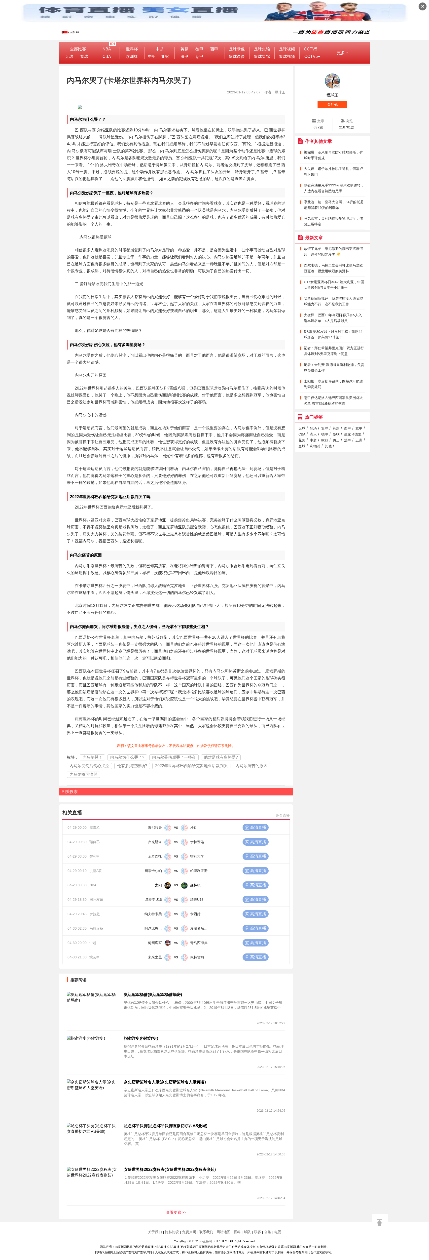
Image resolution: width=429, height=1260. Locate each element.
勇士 (336, 440)
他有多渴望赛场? (132, 766)
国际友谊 (96, 900)
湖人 (313, 434)
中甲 (152, 56)
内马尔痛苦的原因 (251, 766)
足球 (69, 56)
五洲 (359, 440)
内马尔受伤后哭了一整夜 (174, 757)
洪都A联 (95, 871)
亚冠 (165, 56)
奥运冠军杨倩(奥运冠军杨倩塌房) (153, 994)
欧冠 (324, 440)
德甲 (199, 49)
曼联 (336, 434)
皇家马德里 (352, 434)
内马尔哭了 (92, 757)
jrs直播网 (206, 1241)
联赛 (257, 1232)
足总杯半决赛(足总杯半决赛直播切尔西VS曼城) (165, 1126)
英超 (184, 49)
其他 (328, 446)
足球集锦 (262, 49)
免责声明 (189, 1232)
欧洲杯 (132, 56)
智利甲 (94, 856)
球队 (247, 1232)
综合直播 (283, 815)
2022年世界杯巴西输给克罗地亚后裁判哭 (191, 766)
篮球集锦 (262, 56)
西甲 (214, 49)
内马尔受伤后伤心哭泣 (89, 766)
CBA (107, 56)
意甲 (199, 56)
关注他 (332, 105)
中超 (160, 49)
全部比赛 (78, 49)
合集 (267, 1232)
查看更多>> (176, 1212)
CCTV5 (310, 49)
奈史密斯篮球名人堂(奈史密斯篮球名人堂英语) (165, 1082)
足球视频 (287, 49)
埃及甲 (94, 957)
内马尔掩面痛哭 (83, 774)
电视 (277, 1232)
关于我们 (155, 1232)
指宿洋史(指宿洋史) (141, 1038)
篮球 (84, 56)
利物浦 (315, 446)
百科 (237, 1232)
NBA (107, 49)
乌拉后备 (96, 928)
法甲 (184, 56)
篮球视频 (287, 56)
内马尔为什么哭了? (127, 757)
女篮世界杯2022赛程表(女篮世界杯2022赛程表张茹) (170, 1169)
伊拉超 (94, 914)
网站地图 (223, 1232)
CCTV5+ (312, 56)
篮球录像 (237, 56)
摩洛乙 (94, 827)
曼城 (301, 446)
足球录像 (237, 49)
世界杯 (132, 49)
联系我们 (206, 1232)
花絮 (301, 440)
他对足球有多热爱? (221, 757)
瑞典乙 (94, 842)
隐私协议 (172, 1232)
